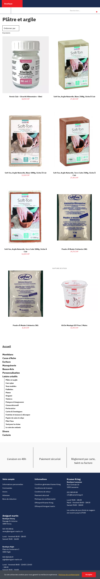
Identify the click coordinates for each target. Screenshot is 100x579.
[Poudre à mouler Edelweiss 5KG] (74, 217)
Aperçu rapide (43, 40)
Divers (5, 431)
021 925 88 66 (7, 529)
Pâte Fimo (10, 421)
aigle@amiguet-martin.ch (12, 559)
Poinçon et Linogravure (15, 402)
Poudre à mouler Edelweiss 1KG (25, 325)
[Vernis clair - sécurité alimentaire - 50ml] (25, 65)
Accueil (6, 346)
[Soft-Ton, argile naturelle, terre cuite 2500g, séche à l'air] (74, 141)
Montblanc (7, 354)
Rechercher (88, 10)
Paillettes (9, 389)
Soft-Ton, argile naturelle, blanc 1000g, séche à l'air (26, 173)
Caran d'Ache (9, 358)
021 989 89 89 (72, 492)
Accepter (88, 575)
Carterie (6, 435)
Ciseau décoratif (12, 405)
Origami (9, 396)
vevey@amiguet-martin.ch (12, 531)
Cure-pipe (10, 383)
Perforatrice (10, 408)
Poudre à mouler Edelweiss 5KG (74, 249)
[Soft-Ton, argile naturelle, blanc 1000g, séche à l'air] (25, 141)
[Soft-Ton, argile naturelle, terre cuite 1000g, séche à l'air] (25, 217)
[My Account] (93, 11)
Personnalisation (11, 373)
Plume (8, 392)
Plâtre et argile (11, 380)
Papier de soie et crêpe (15, 418)
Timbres (9, 399)
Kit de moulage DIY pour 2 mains (74, 325)
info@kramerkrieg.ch (75, 495)
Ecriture (6, 362)
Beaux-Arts (8, 369)
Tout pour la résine (13, 424)
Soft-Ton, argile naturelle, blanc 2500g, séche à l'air (74, 96)
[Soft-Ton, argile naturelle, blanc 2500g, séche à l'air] (74, 65)
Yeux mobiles (11, 386)
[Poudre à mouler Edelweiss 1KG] (25, 293)
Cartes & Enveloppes (14, 411)
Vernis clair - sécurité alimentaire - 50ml (25, 96)
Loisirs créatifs (9, 376)
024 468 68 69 (7, 557)
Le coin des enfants (13, 427)
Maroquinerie (9, 365)
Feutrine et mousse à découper (18, 415)
